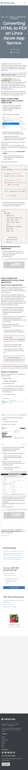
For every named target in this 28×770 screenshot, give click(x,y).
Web (2, 17)
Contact (3, 738)
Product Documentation (10, 607)
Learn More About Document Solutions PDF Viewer (14, 601)
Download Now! (5, 535)
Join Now (5, 764)
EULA (3, 745)
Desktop (12, 17)
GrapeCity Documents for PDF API (10, 73)
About (3, 736)
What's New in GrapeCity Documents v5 (13, 551)
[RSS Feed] (14, 752)
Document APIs (21, 17)
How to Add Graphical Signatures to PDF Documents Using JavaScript (12, 558)
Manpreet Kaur (14, 624)
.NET (7, 17)
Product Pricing (7, 604)
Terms (3, 743)
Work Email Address (8, 573)
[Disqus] (14, 657)
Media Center (5, 740)
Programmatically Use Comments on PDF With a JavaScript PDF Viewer (12, 554)
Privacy (3, 741)
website (3, 533)
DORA (3, 746)
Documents (14, 18)
